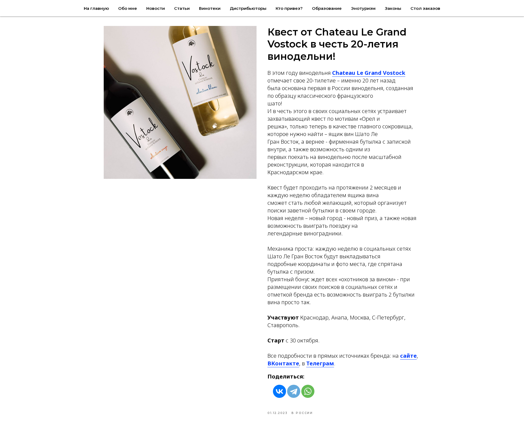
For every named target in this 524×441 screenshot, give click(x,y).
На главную (96, 8)
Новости (155, 8)
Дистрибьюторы (248, 8)
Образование (327, 8)
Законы (393, 8)
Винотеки (210, 8)
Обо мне (127, 8)
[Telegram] (293, 391)
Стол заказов (425, 8)
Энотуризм (363, 8)
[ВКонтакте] (279, 391)
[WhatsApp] (307, 391)
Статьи (182, 8)
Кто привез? (289, 8)
